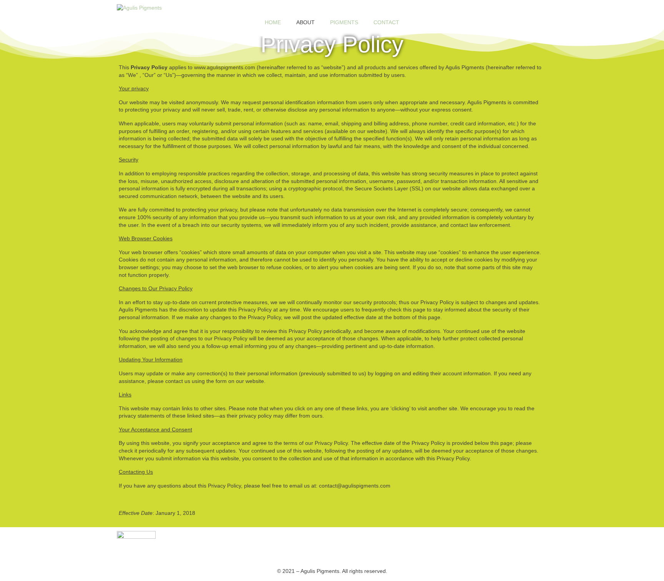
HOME (273, 22)
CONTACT (386, 22)
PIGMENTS (344, 22)
